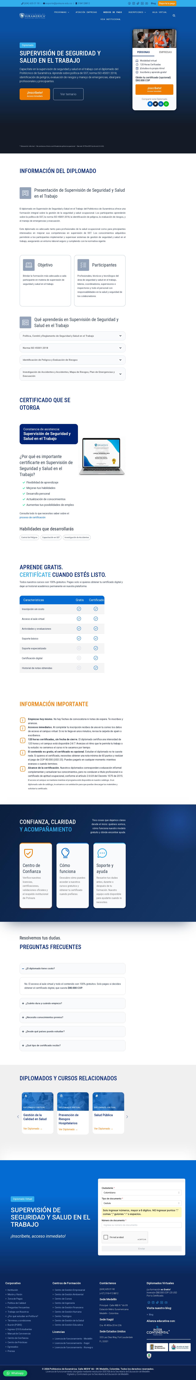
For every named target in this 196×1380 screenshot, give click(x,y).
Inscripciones (135, 12)
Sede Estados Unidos (113, 1331)
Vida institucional (110, 19)
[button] (72, 336)
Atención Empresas (86, 12)
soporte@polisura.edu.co (59, 3)
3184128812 (83, 3)
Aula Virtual (159, 12)
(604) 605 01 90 (32, 3)
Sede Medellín (108, 1299)
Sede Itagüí (106, 1319)
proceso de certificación (32, 517)
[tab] (143, 52)
